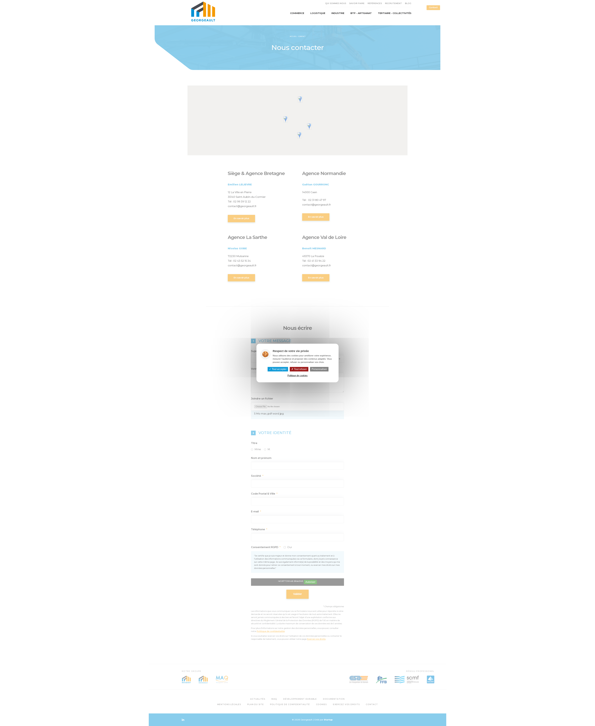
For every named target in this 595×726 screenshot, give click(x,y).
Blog (408, 3)
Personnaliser (319, 369)
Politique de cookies (297, 375)
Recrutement (393, 3)
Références (375, 3)
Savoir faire (357, 3)
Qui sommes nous (335, 3)
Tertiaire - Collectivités (394, 13)
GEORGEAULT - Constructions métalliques (203, 11)
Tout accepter (278, 369)
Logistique (317, 13)
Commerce (297, 13)
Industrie (337, 13)
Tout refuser (300, 369)
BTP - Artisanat (361, 13)
